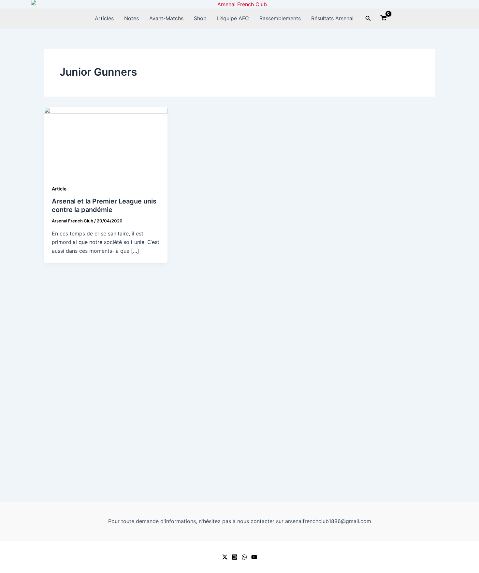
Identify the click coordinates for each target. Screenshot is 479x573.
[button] (368, 18)
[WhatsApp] (244, 557)
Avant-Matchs (166, 18)
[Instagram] (235, 557)
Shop (200, 18)
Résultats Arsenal (332, 18)
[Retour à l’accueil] (239, 4)
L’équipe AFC (233, 18)
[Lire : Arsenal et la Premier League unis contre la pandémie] (105, 141)
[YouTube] (254, 557)
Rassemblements (280, 18)
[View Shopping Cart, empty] (384, 18)
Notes (131, 18)
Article (59, 188)
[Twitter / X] (225, 557)
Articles (104, 18)
